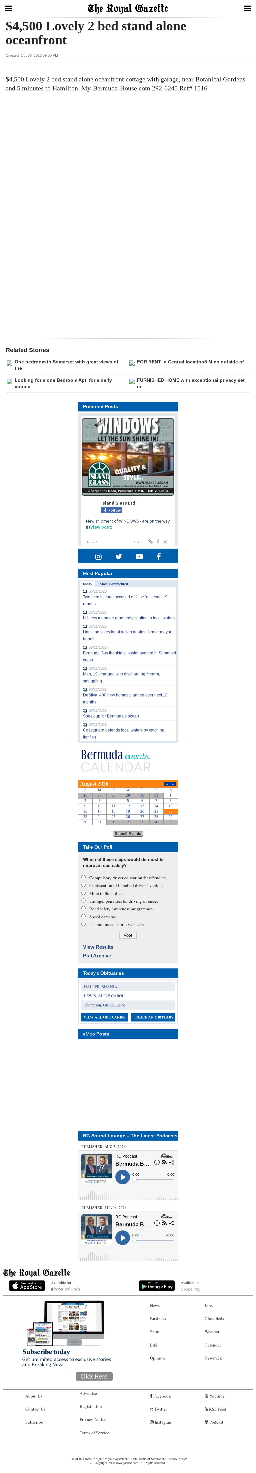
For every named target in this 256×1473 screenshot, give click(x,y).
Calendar (213, 1345)
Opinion (157, 1358)
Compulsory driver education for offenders (127, 878)
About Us (33, 1396)
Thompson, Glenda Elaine (104, 1004)
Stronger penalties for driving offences (123, 901)
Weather (212, 1332)
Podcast (215, 1422)
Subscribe (34, 1422)
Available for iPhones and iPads (65, 1285)
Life (153, 1345)
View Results (98, 947)
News (155, 1305)
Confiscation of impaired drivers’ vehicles (126, 885)
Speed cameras (102, 917)
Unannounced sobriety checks (116, 924)
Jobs (209, 1305)
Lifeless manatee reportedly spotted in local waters (129, 618)
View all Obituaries (104, 1017)
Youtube (216, 1396)
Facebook (161, 1396)
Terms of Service (94, 1433)
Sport (155, 1332)
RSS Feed (217, 1409)
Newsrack (213, 1358)
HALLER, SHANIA (100, 986)
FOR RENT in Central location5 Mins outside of (190, 361)
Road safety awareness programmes (121, 909)
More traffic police (106, 893)
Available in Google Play (190, 1285)
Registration (91, 1406)
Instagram (163, 1422)
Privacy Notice (93, 1419)
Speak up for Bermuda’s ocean (111, 716)
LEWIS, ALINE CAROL (104, 995)
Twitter (160, 1409)
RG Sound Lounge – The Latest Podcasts (130, 1135)
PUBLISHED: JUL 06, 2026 (104, 1207)
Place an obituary (154, 1017)
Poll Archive (97, 955)
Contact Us (35, 1409)
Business (158, 1318)
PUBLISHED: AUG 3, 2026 (103, 1146)
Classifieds (214, 1318)
